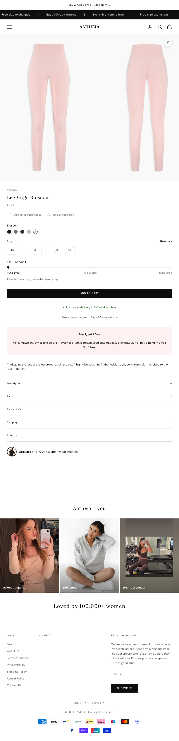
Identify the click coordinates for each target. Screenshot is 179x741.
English (96, 702)
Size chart (165, 241)
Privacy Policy (16, 665)
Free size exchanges (74, 317)
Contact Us (14, 685)
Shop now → (102, 4)
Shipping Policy (17, 672)
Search (11, 644)
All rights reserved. (102, 712)
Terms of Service (18, 658)
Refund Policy (15, 678)
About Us (13, 651)
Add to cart (89, 293)
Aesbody (12, 189)
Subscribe (124, 688)
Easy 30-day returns (104, 317)
